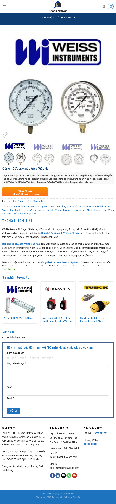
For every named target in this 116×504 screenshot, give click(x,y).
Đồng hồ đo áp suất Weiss (22, 210)
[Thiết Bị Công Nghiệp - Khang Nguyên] (58, 6)
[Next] (107, 74)
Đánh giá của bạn (15, 353)
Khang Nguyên (73, 497)
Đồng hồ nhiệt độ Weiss (49, 210)
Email (10, 398)
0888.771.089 (101, 433)
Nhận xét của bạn (16, 363)
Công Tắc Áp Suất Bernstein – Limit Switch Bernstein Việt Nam (57, 319)
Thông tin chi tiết (17, 220)
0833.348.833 (90, 444)
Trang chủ (46, 18)
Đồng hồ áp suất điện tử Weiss (76, 206)
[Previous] (8, 74)
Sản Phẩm (18, 201)
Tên (9, 387)
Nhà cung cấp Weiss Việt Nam (77, 210)
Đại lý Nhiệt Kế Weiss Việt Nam (19, 318)
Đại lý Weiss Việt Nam (49, 206)
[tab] (17, 220)
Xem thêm (7, 269)
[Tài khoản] (104, 6)
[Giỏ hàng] (111, 6)
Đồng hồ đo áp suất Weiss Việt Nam (60, 233)
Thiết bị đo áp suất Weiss (25, 213)
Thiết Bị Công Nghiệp (65, 18)
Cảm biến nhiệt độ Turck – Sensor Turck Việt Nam (93, 319)
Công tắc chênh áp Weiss (24, 206)
